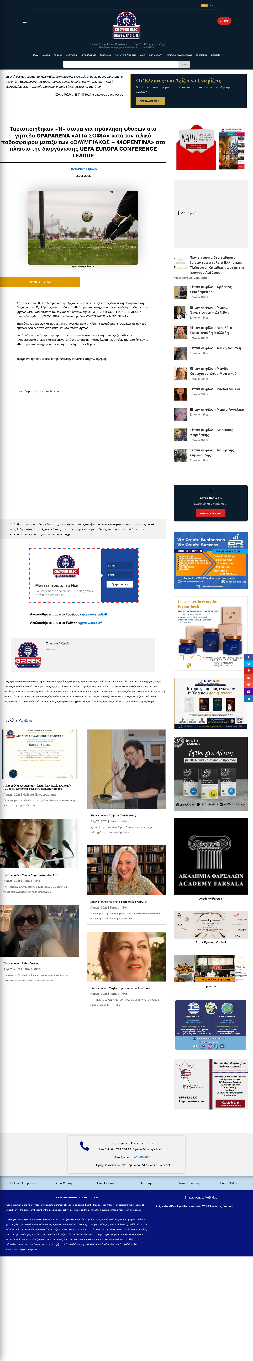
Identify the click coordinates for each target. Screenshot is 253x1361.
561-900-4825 (142, 1157)
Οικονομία (105, 55)
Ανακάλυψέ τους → (151, 100)
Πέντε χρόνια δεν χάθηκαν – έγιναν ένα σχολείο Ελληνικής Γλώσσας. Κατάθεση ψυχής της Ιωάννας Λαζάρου (37, 787)
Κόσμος (58, 55)
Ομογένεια (71, 55)
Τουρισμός (201, 55)
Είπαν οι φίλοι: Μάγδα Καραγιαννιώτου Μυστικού (120, 988)
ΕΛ (204, 5)
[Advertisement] (103, 1280)
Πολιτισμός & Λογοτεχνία (179, 55)
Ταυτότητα (147, 1183)
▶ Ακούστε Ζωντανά (210, 513)
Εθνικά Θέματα (88, 55)
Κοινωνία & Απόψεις (125, 55)
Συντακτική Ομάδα (83, 169)
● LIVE (224, 21)
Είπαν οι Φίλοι (32, 880)
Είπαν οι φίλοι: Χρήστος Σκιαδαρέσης (113, 815)
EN (211, 5)
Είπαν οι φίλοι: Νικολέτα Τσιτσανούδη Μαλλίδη (118, 901)
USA (35, 55)
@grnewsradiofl (90, 622)
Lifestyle (215, 55)
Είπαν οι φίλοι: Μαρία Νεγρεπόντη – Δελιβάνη (30, 875)
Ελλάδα (46, 55)
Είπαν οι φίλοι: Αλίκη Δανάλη (21, 963)
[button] (25, 21)
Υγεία (142, 55)
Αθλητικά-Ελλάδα (39, 282)
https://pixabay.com (48, 391)
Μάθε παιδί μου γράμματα (39, 794)
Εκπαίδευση (155, 55)
